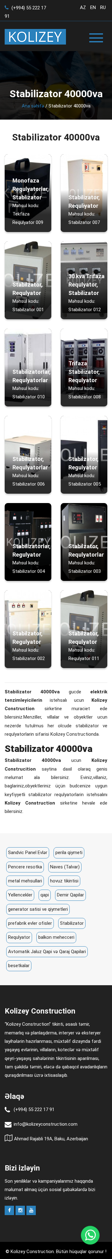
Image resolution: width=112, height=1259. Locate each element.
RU (103, 7)
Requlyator (19, 937)
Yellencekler (20, 895)
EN (93, 7)
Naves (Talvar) (65, 867)
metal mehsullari (25, 881)
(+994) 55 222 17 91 (34, 1109)
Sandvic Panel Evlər (27, 852)
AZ (83, 7)
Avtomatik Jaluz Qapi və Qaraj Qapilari (47, 951)
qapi (44, 895)
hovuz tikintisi (64, 881)
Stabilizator (72, 923)
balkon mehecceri (56, 937)
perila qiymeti (68, 852)
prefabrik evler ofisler (30, 923)
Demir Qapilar (70, 895)
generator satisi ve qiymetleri (38, 909)
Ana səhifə (33, 106)
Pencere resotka (25, 867)
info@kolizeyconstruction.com (45, 1124)
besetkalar (19, 965)
